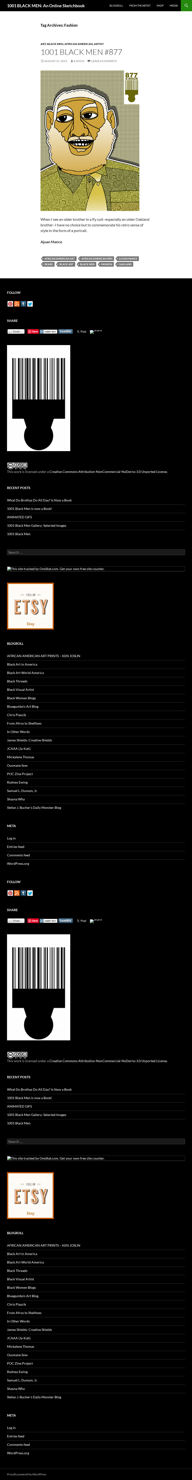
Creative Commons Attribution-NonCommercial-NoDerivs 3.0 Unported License (108, 472)
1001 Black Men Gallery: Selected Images (36, 525)
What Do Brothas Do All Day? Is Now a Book (39, 500)
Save (35, 331)
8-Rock (79, 61)
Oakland (125, 264)
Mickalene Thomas (20, 757)
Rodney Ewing (17, 782)
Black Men (87, 264)
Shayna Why (16, 799)
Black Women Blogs (21, 698)
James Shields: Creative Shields (29, 740)
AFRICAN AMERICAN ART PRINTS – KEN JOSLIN (43, 656)
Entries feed (15, 847)
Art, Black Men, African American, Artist (72, 44)
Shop (160, 5)
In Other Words (18, 732)
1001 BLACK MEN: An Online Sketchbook (46, 5)
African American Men (96, 258)
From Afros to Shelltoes (24, 723)
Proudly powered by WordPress (26, 1474)
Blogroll (116, 5)
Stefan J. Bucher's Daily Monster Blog (34, 808)
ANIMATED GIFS (19, 517)
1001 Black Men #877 (81, 52)
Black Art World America (25, 673)
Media (174, 5)
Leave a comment (104, 61)
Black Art (66, 264)
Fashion (106, 264)
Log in (11, 838)
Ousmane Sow (17, 765)
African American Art (59, 258)
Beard (48, 264)
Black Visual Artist (20, 690)
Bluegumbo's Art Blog (22, 706)
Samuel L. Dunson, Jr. (22, 791)
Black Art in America (22, 664)
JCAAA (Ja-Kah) (18, 749)
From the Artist (140, 5)
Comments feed (18, 855)
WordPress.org (18, 863)
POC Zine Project (20, 774)
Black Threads (17, 681)
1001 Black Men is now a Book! (29, 509)
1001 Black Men (18, 534)
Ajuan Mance (128, 258)
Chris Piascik (16, 715)
